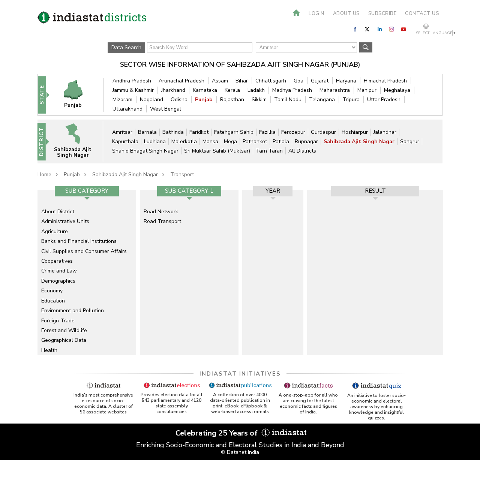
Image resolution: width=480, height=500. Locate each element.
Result (375, 191)
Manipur (366, 90)
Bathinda (173, 132)
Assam (220, 80)
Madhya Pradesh (292, 90)
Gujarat (319, 80)
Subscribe (382, 13)
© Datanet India (240, 452)
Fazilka (267, 132)
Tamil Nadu (288, 99)
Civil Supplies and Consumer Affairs (84, 251)
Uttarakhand (127, 108)
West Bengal (165, 108)
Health (49, 350)
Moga (230, 141)
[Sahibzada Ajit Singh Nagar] (77, 141)
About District (57, 211)
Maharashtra (335, 90)
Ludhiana (155, 141)
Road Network (161, 211)
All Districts (302, 150)
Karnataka (205, 90)
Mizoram (122, 99)
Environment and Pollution (72, 310)
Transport (182, 174)
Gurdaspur (323, 132)
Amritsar (122, 132)
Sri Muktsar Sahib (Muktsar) (217, 150)
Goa (298, 80)
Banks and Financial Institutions (79, 241)
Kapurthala (125, 141)
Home (44, 174)
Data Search (126, 47)
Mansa (210, 141)
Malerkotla (184, 141)
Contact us (422, 13)
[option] (87, 272)
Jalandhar (385, 132)
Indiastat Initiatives (240, 373)
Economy (52, 290)
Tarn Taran (269, 150)
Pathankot (255, 141)
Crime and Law (59, 270)
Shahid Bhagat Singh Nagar (145, 150)
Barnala (147, 132)
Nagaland (151, 99)
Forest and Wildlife (64, 330)
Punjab (204, 99)
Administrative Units (65, 221)
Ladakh (256, 90)
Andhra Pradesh (131, 80)
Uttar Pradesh (383, 99)
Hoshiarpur (355, 132)
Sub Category (86, 191)
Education (53, 300)
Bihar (242, 80)
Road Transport (162, 221)
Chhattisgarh (270, 80)
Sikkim (259, 99)
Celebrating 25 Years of (218, 433)
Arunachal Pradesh (181, 80)
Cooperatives (57, 261)
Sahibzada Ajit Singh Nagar (359, 141)
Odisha (179, 99)
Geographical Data (63, 340)
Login (316, 13)
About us (346, 13)
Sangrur (409, 141)
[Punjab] (78, 94)
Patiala (281, 141)
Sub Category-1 (189, 191)
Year (273, 191)
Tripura (351, 99)
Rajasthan (232, 99)
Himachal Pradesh (385, 80)
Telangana (322, 99)
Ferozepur (293, 132)
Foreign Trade (58, 320)
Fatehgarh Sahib (234, 132)
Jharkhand (173, 90)
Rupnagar (306, 141)
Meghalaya (397, 90)
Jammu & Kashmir (133, 90)
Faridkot (198, 132)
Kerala (232, 90)
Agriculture (54, 231)
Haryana (346, 80)
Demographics (58, 280)
